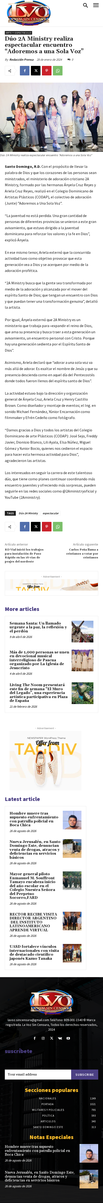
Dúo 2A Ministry (28, 513)
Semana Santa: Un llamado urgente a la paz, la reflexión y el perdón (38, 627)
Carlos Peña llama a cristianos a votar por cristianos (82, 553)
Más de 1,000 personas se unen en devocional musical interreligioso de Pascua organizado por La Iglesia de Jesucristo (39, 660)
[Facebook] (24, 70)
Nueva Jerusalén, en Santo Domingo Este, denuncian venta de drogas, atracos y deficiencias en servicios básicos (35, 850)
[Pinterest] (47, 70)
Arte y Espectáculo (18, 32)
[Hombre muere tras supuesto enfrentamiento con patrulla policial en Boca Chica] (72, 820)
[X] (35, 70)
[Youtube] (68, 1038)
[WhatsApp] (58, 70)
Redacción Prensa (21, 60)
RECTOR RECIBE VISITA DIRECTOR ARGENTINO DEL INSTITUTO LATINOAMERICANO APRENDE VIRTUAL (33, 922)
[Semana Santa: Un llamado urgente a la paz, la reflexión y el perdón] (82, 631)
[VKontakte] (60, 1038)
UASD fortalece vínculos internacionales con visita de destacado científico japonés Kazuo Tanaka (34, 952)
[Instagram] (43, 1038)
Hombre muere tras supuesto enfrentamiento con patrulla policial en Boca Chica (34, 819)
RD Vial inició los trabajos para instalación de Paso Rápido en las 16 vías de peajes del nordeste (24, 555)
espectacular (50, 513)
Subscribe (84, 1074)
